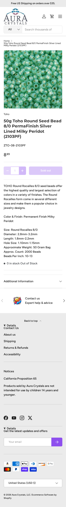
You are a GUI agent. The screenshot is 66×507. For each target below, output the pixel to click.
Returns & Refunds (16, 347)
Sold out (46, 170)
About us (9, 334)
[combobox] (33, 29)
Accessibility (12, 354)
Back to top (31, 320)
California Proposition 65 (20, 378)
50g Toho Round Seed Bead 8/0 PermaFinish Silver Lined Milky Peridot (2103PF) (32, 44)
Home (7, 41)
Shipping (10, 341)
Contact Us (11, 328)
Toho (6, 114)
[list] (33, 79)
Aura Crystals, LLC (21, 494)
